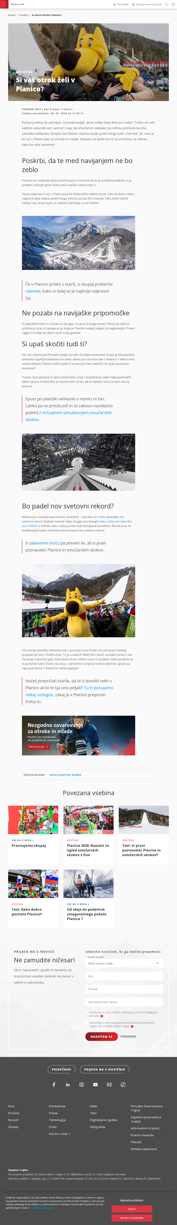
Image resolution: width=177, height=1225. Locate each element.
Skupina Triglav (18, 1170)
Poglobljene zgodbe (103, 1120)
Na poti (13, 1120)
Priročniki (61, 1069)
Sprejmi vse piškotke (131, 1217)
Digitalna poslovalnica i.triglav (146, 1119)
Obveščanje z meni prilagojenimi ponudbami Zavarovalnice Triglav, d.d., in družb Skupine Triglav (122, 1024)
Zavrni (132, 1208)
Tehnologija (57, 1120)
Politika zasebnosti (144, 1149)
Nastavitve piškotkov (131, 1200)
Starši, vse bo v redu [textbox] (100, 963)
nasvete (32, 291)
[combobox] (124, 963)
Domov (12, 15)
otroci (53, 775)
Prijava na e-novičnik (104, 1069)
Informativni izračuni (145, 1128)
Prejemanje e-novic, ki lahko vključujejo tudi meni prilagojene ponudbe (123, 1014)
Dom (11, 1106)
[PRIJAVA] (172, 4)
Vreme (53, 1113)
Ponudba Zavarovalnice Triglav (147, 1108)
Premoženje (57, 1106)
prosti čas (64, 775)
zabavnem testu (44, 543)
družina (76, 775)
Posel (52, 1127)
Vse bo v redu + (59, 1134)
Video (93, 1106)
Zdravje (13, 1127)
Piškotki (136, 1142)
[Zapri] (171, 1208)
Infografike (97, 1127)
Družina (24, 15)
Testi (93, 1113)
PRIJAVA (172, 4)
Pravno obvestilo (142, 1135)
